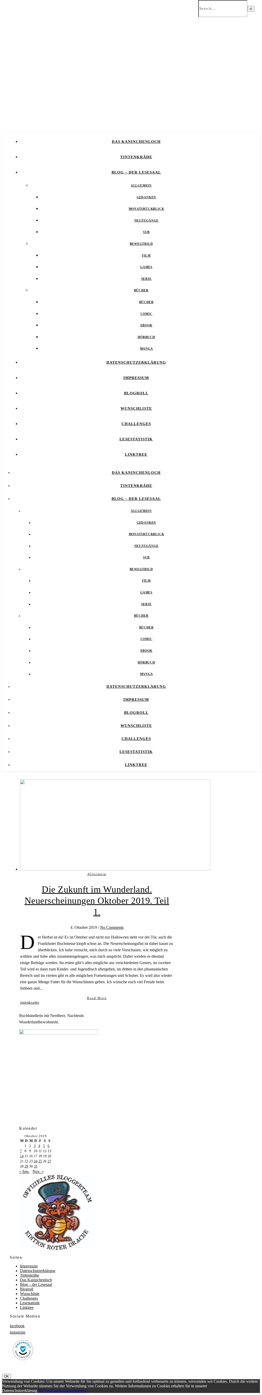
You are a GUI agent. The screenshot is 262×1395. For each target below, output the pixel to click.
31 (35, 1166)
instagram (17, 1332)
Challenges (136, 424)
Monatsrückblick (146, 209)
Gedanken (146, 197)
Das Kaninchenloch (136, 142)
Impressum (136, 378)
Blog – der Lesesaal (136, 172)
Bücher (141, 290)
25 (40, 1161)
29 (26, 1166)
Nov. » (37, 1171)
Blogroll (136, 393)
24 (35, 1161)
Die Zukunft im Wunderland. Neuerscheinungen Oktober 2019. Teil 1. (97, 900)
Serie (146, 279)
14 (22, 1156)
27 (49, 1161)
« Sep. (24, 1171)
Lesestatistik (136, 439)
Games (146, 267)
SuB (146, 232)
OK (6, 1376)
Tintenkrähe (136, 157)
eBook (146, 325)
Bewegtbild (141, 244)
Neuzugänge (146, 220)
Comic (146, 314)
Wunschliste (136, 408)
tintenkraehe (29, 1002)
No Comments (112, 927)
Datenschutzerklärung (136, 362)
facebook (17, 1326)
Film (146, 255)
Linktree (136, 454)
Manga (146, 348)
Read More (97, 998)
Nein (47, 1390)
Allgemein (141, 185)
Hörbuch (146, 337)
